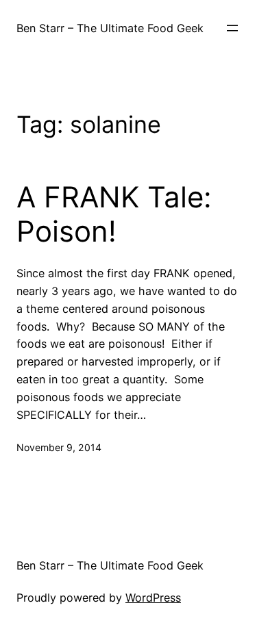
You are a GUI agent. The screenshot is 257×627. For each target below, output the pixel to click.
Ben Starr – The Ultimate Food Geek (110, 28)
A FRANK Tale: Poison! (114, 214)
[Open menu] (232, 28)
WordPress (153, 597)
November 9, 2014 (58, 447)
